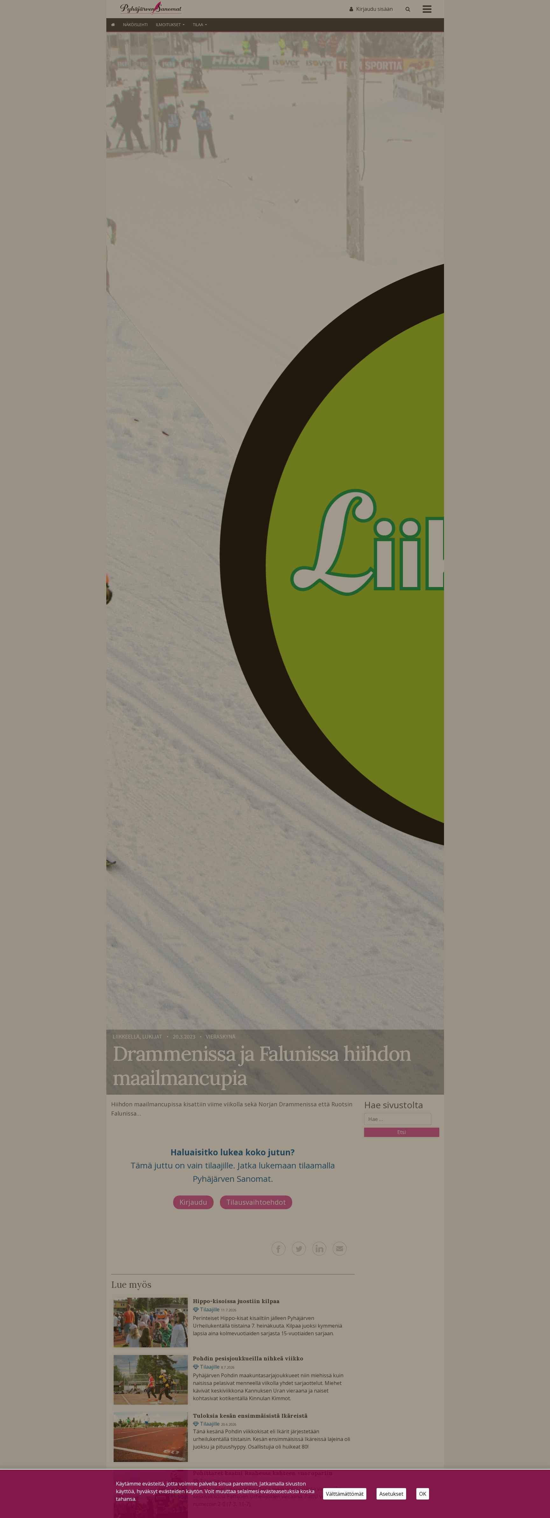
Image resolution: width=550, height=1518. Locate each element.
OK (422, 1493)
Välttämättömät (344, 1493)
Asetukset (391, 1493)
